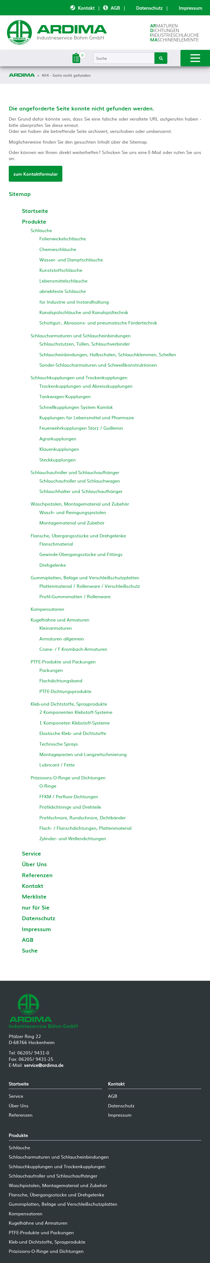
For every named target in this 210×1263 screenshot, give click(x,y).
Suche (30, 950)
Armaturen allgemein (61, 638)
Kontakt (86, 7)
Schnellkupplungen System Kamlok (76, 407)
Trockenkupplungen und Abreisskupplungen (86, 386)
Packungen (51, 670)
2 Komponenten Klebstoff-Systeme (75, 712)
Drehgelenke (52, 564)
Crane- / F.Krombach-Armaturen (73, 649)
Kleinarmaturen (55, 628)
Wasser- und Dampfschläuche (71, 259)
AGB (115, 7)
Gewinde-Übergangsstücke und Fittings (80, 554)
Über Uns (34, 864)
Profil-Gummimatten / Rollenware (74, 596)
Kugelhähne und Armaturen (60, 619)
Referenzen (37, 875)
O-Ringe (47, 785)
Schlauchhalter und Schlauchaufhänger (80, 491)
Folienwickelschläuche (62, 238)
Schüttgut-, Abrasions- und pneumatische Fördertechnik (98, 322)
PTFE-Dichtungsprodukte (65, 691)
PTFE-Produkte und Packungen (63, 661)
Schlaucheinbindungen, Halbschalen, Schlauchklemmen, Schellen (107, 354)
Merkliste (34, 896)
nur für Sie (35, 907)
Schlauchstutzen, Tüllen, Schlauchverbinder (84, 343)
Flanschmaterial (56, 543)
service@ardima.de (43, 1065)
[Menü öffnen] (195, 58)
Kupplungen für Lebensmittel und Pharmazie (86, 417)
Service (31, 853)
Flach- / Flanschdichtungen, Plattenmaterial (85, 828)
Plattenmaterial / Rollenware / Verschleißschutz (89, 586)
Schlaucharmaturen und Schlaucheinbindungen (81, 335)
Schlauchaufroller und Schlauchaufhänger (75, 472)
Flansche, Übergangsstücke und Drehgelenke (78, 535)
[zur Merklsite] (76, 61)
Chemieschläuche (57, 249)
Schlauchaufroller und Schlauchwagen (79, 480)
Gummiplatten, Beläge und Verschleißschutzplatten (85, 577)
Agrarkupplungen (57, 438)
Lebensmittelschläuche (63, 280)
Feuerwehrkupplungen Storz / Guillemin (81, 427)
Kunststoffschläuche (60, 270)
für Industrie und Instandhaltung (74, 301)
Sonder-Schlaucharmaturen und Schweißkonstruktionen (98, 364)
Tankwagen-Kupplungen (65, 396)
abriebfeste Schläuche (62, 291)
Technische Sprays (58, 743)
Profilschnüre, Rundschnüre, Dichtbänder (82, 817)
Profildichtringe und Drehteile (70, 806)
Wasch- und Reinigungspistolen (72, 512)
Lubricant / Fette (57, 764)
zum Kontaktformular (35, 173)
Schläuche (41, 230)
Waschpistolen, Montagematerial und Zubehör (80, 503)
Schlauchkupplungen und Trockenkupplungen (79, 377)
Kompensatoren (47, 609)
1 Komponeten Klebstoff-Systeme (74, 722)
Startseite (35, 211)
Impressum (190, 7)
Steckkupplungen (57, 459)
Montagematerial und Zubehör (71, 522)
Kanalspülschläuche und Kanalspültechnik (83, 312)
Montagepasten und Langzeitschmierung (83, 754)
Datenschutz (149, 7)
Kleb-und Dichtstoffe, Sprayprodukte (69, 703)
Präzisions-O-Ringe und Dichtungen (68, 777)
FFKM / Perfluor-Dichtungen (68, 796)
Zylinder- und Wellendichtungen (72, 838)
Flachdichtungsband (60, 680)
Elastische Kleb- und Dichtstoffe (72, 733)
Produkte (34, 221)
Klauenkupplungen (59, 449)
